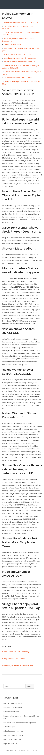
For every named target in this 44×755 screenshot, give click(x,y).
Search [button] (29, 686)
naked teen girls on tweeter (13, 703)
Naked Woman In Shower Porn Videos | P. (19, 62)
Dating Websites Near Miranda (13, 659)
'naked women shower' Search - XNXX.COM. (20, 58)
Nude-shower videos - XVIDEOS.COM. (18, 78)
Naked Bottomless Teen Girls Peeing (15, 652)
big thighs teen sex (10, 744)
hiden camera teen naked (12, 739)
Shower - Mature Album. (13, 45)
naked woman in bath (11, 712)
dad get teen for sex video (13, 735)
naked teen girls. (9, 727)
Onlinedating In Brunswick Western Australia (18, 666)
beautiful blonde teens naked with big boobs (19, 723)
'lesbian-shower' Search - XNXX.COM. (17, 54)
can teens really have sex (12, 707)
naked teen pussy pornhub (13, 731)
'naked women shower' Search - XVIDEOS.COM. (21, 22)
